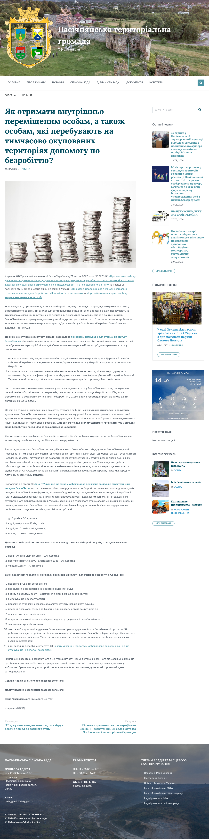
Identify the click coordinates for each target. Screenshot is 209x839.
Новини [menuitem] (58, 82)
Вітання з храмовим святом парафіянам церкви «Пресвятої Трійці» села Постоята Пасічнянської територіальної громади (108, 729)
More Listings (163, 523)
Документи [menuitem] (134, 82)
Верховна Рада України (158, 773)
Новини (27, 95)
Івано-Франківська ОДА (158, 788)
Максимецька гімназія (186, 482)
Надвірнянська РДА (156, 798)
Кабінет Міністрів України (159, 783)
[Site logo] (29, 67)
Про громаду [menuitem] (36, 82)
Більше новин (164, 271)
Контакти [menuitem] (156, 82)
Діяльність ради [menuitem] (108, 82)
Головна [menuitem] (14, 82)
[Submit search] (199, 109)
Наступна (130, 721)
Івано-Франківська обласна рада (163, 793)
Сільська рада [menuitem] (80, 82)
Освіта (178, 471)
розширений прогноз (178, 414)
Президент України (155, 778)
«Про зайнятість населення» (66, 293)
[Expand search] (201, 83)
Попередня (11, 721)
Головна (10, 95)
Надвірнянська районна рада (161, 803)
